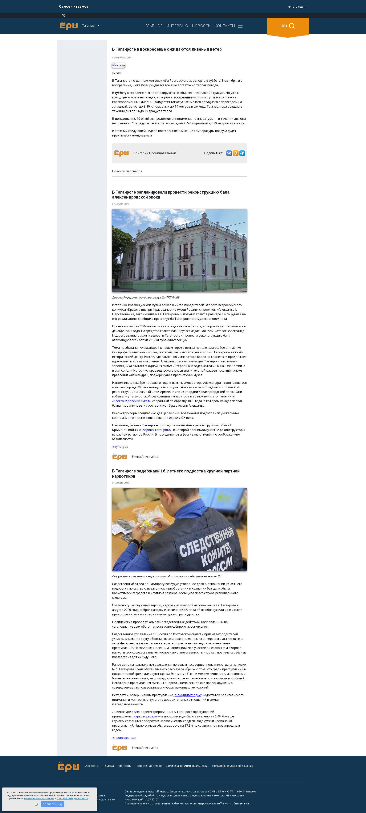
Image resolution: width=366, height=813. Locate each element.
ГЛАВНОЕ (154, 25)
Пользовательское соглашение (232, 766)
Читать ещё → (297, 6)
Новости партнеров (149, 766)
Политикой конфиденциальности (72, 798)
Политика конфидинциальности (187, 766)
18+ (284, 25)
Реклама (108, 766)
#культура (120, 446)
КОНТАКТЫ (225, 25)
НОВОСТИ (201, 25)
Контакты (124, 766)
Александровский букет (131, 401)
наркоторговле (145, 716)
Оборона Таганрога (155, 430)
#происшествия (124, 738)
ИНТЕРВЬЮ (177, 25)
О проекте (91, 766)
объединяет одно (188, 695)
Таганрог (89, 25)
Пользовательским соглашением (39, 798)
